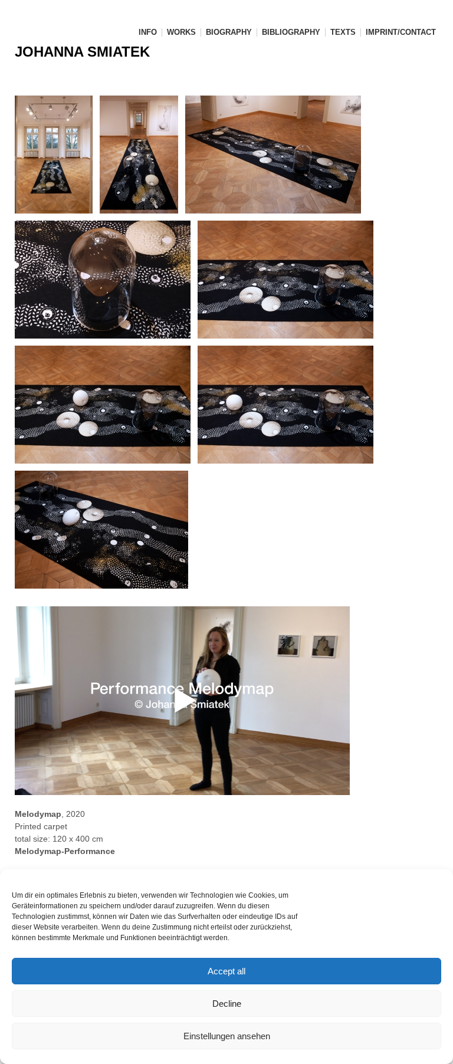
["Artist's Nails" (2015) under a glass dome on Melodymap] (106, 280)
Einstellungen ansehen (226, 1036)
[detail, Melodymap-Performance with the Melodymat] (106, 405)
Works (181, 32)
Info (148, 32)
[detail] (289, 280)
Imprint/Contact (401, 32)
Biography (229, 32)
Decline (226, 1004)
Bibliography (291, 32)
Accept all (226, 971)
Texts (343, 32)
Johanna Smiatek (82, 52)
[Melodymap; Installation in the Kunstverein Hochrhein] (57, 155)
